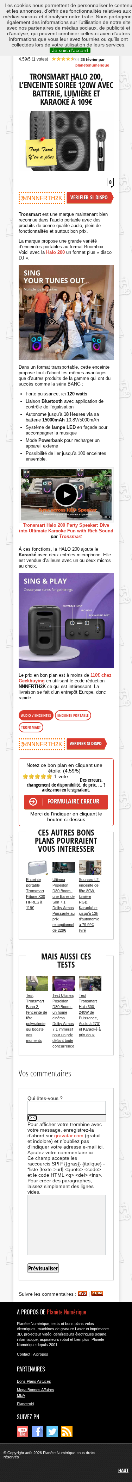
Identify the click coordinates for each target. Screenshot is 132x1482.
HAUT (123, 1470)
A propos (40, 1354)
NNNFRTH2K (44, 198)
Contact (23, 1354)
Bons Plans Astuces (34, 1381)
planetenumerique (92, 65)
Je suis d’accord (70, 50)
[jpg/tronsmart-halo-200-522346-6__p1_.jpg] (66, 312)
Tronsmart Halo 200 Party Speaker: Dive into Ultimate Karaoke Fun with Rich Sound (66, 528)
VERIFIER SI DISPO (89, 197)
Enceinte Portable (73, 715)
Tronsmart (70, 536)
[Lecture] (66, 494)
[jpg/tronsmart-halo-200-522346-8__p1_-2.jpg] (66, 620)
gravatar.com (68, 1135)
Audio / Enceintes (36, 715)
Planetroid (25, 1404)
